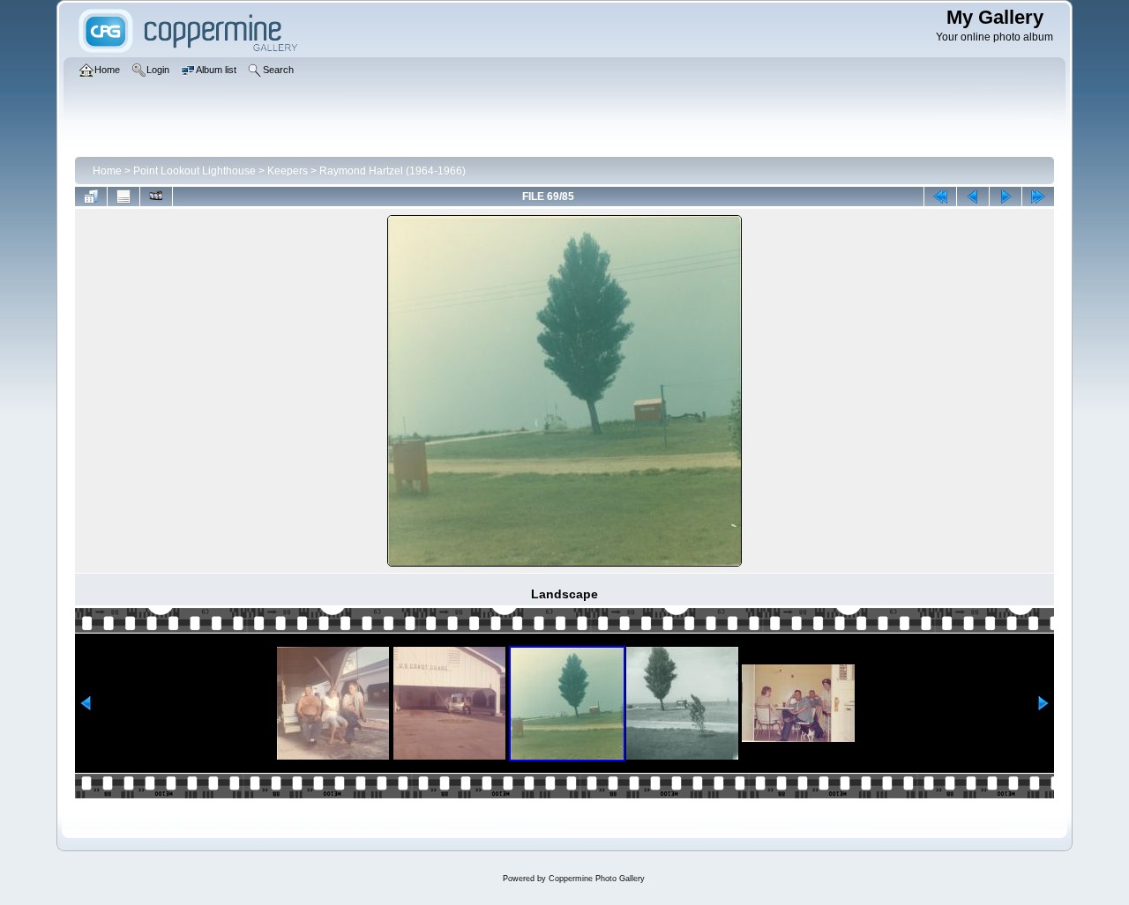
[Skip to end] (1038, 196)
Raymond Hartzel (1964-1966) (392, 171)
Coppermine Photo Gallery (597, 878)
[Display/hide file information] (123, 196)
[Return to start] (940, 196)
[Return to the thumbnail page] (91, 196)
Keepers (287, 171)
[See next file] (1005, 196)
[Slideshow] (156, 196)
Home (107, 171)
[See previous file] (973, 196)
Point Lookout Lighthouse (194, 171)
